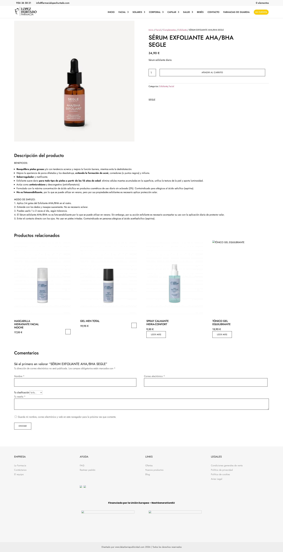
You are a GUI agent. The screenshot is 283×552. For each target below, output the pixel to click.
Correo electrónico (154, 376)
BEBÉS (200, 12)
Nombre (19, 376)
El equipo (19, 474)
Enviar (23, 425)
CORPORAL (155, 12)
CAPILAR (171, 12)
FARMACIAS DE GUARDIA (236, 12)
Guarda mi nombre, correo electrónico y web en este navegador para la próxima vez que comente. (67, 417)
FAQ (82, 465)
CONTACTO (213, 12)
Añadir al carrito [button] (68, 331)
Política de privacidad (222, 470)
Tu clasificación (21, 392)
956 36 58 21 (23, 3)
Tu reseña (19, 396)
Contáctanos (20, 470)
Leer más (156, 334)
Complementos (169, 29)
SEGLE (152, 99)
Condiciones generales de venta (227, 465)
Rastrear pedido (87, 470)
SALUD (186, 12)
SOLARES (137, 12)
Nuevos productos (154, 470)
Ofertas (149, 465)
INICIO (111, 12)
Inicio (151, 29)
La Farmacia (20, 465)
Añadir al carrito (212, 72)
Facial (158, 29)
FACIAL (122, 12)
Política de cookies (220, 474)
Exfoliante (182, 29)
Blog (147, 474)
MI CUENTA (261, 12)
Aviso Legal (216, 479)
